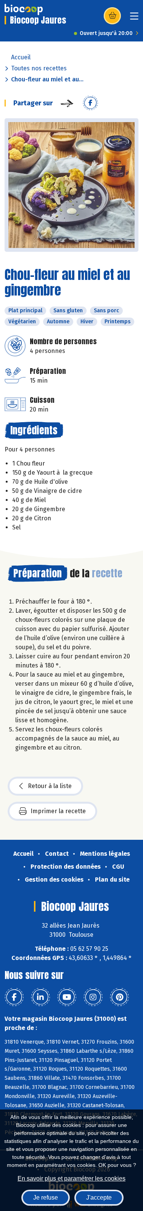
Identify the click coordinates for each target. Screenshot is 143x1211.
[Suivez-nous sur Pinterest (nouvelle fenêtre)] (119, 997)
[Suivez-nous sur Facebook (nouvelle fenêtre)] (14, 997)
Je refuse (45, 1197)
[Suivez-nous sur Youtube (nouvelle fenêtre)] (66, 997)
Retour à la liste (50, 786)
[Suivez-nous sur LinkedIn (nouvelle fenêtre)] (40, 997)
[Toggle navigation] (134, 18)
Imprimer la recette (58, 811)
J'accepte (99, 1197)
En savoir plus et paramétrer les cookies (71, 1178)
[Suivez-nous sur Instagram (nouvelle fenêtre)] (93, 997)
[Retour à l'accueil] (24, 9)
